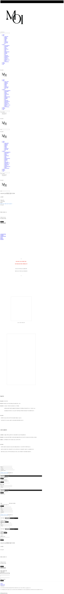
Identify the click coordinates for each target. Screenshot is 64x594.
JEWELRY (5, 37)
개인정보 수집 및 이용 (4, 472)
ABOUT (3, 62)
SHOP (3, 35)
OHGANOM (6, 55)
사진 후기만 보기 (4, 479)
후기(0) (1, 237)
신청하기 (2, 580)
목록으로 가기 (3, 521)
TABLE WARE (6, 36)
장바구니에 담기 (3, 567)
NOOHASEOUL (6, 61)
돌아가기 (2, 532)
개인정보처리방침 (2, 584)
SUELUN (5, 58)
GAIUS (5, 47)
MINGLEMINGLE (6, 51)
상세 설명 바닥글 (3, 236)
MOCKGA (5, 52)
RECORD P (5, 57)
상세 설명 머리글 (3, 234)
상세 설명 (1, 235)
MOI (5, 54)
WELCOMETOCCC (7, 59)
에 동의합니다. (6, 472)
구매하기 (2, 540)
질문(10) (1, 238)
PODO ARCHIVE (6, 56)
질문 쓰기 (2, 506)
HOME (3, 34)
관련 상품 (1, 239)
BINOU (5, 60)
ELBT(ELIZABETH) (7, 45)
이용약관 (1, 583)
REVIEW (3, 63)
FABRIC (5, 39)
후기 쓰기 (2, 482)
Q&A (3, 64)
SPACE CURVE (6, 103)
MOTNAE (5, 53)
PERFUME (5, 38)
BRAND (3, 44)
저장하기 (2, 478)
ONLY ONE (6, 42)
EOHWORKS (6, 46)
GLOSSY (5, 48)
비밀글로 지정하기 (3, 520)
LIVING (5, 147)
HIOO (5, 156)
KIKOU (5, 50)
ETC (5, 43)
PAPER (5, 40)
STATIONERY (6, 41)
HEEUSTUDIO (6, 49)
